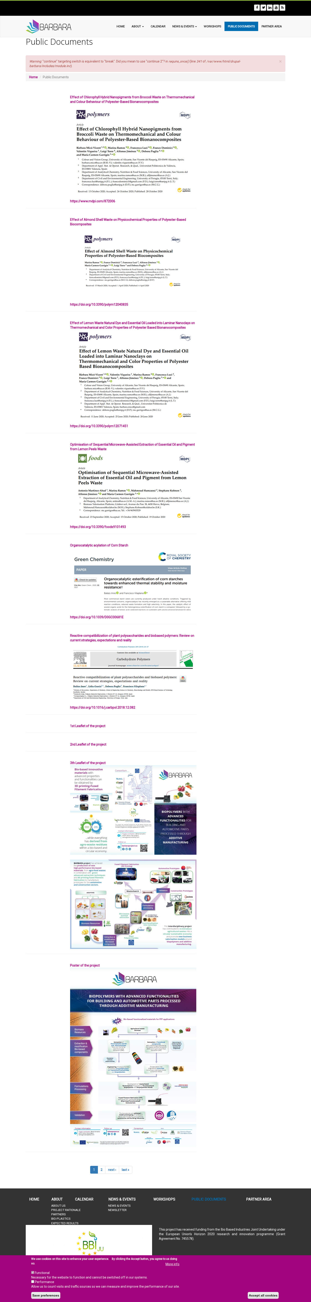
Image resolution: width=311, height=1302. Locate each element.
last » (125, 1170)
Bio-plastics (61, 1218)
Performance (44, 1282)
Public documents (241, 26)
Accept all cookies (263, 1295)
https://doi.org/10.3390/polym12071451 (99, 426)
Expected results (65, 1223)
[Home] (55, 26)
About (137, 26)
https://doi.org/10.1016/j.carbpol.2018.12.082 (102, 707)
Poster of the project (85, 965)
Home (121, 26)
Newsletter (117, 1210)
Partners (58, 1214)
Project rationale (66, 1210)
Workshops (212, 26)
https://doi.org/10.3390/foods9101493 (98, 527)
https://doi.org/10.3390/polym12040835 (99, 304)
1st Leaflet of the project (87, 726)
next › (112, 1170)
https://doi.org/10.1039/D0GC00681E (97, 617)
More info (172, 1264)
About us (58, 1205)
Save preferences (45, 1295)
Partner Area (272, 26)
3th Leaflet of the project (88, 763)
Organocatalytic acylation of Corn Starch (99, 545)
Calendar (158, 26)
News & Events (183, 26)
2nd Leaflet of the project (88, 744)
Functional (42, 1273)
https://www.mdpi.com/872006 (92, 201)
